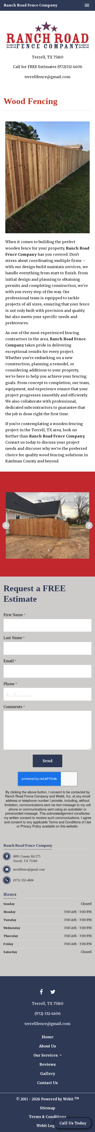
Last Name (12, 638)
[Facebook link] (41, 992)
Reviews (47, 1064)
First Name (13, 615)
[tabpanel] (47, 525)
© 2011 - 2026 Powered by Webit (47, 1099)
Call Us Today (72, 1123)
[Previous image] (6, 525)
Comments (12, 707)
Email (8, 661)
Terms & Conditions (47, 1117)
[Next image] (89, 525)
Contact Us (47, 1082)
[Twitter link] (53, 992)
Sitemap (47, 1108)
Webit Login (47, 1126)
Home (47, 1037)
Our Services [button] (46, 1055)
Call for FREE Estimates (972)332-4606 (47, 66)
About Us (47, 1046)
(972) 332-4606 (48, 1013)
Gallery (47, 1073)
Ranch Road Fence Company (30, 5)
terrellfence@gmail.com (47, 76)
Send (47, 760)
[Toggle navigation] (87, 5)
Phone (9, 684)
